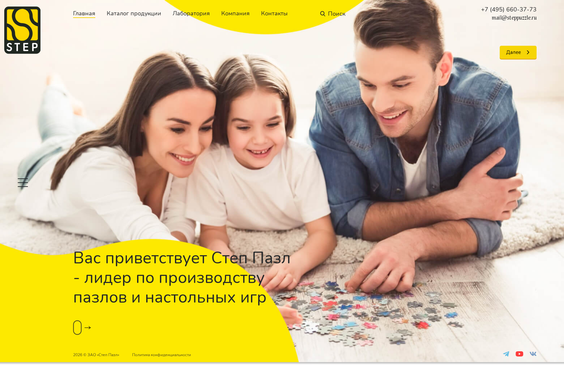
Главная (84, 13)
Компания (235, 13)
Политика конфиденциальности (161, 355)
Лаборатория (191, 13)
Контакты (274, 13)
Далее (513, 52)
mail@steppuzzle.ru (514, 18)
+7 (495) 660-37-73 (509, 9)
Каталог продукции (134, 13)
